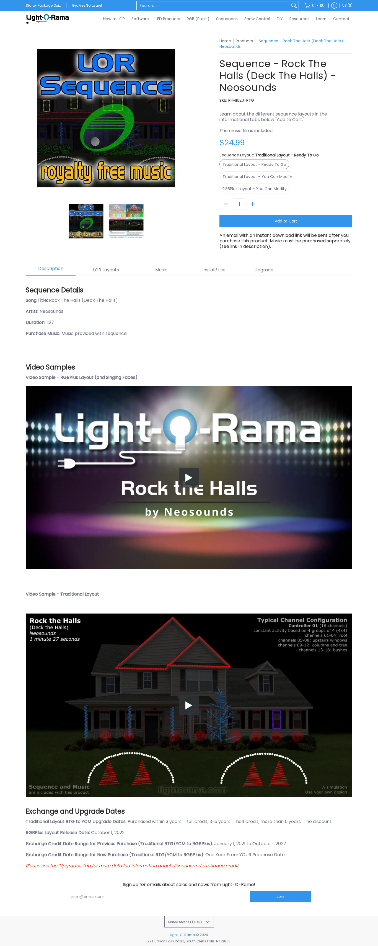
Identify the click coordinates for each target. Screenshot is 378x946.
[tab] (51, 270)
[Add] (252, 204)
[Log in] (334, 5)
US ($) (347, 5)
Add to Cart (286, 221)
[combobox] (213, 5)
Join (280, 896)
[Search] (294, 5)
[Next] (182, 118)
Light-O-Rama (182, 934)
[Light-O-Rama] (48, 19)
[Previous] (30, 118)
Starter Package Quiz (43, 5)
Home (225, 41)
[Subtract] (226, 204)
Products (244, 41)
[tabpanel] (189, 575)
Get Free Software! (87, 5)
